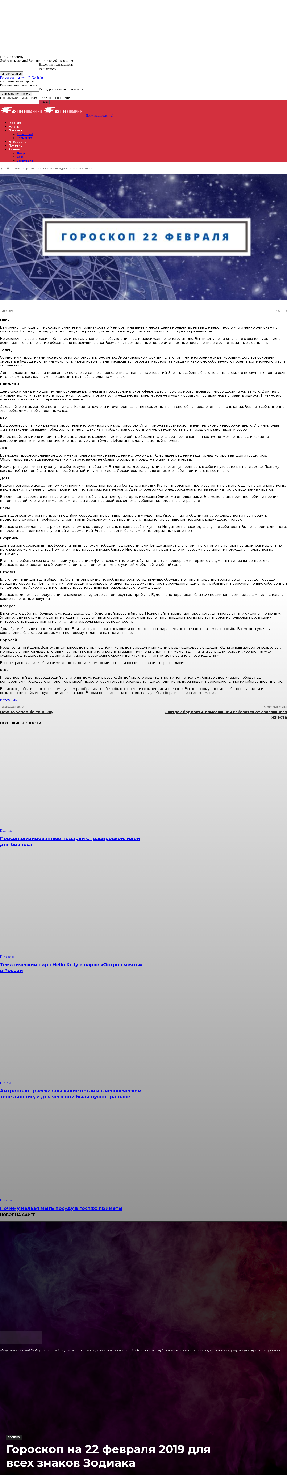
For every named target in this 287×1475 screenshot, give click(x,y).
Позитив (14, 1437)
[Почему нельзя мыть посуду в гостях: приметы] (73, 1151)
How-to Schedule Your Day (26, 712)
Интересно (8, 956)
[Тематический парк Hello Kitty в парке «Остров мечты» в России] (73, 907)
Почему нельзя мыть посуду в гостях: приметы (61, 1208)
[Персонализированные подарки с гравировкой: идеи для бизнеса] (73, 781)
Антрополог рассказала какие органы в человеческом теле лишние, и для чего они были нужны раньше (71, 1094)
